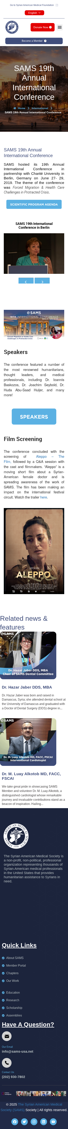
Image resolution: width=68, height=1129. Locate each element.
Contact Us (8, 1072)
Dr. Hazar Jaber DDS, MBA (27, 687)
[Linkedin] (43, 1121)
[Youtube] (53, 1121)
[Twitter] (24, 1121)
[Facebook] (14, 1121)
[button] (59, 27)
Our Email (7, 1046)
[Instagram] (34, 1121)
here (43, 497)
